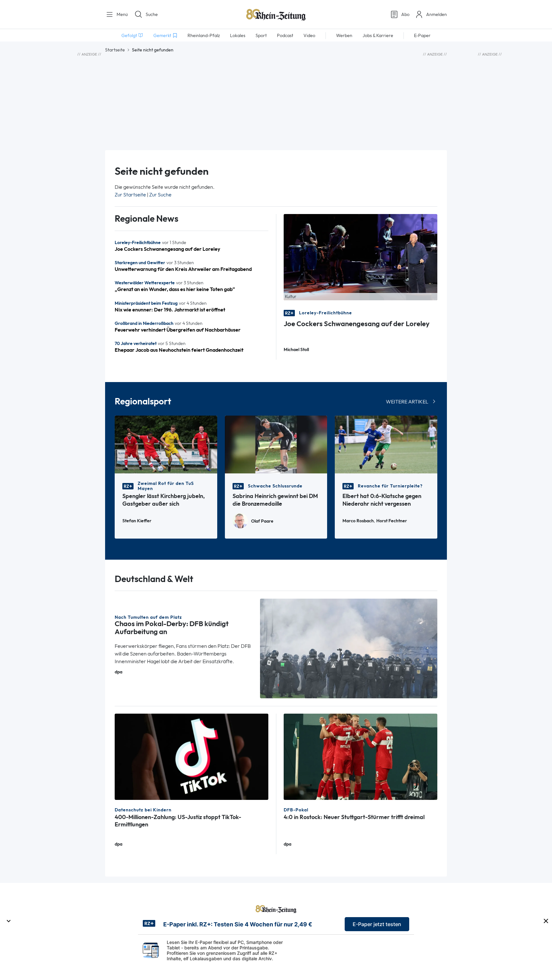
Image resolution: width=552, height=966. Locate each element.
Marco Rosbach (358, 521)
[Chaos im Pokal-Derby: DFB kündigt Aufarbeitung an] (349, 648)
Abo (405, 14)
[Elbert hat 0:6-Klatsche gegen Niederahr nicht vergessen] (386, 444)
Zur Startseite (130, 194)
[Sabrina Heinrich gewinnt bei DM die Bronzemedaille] (276, 444)
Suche (152, 14)
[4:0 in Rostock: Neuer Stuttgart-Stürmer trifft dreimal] (360, 756)
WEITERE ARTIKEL (407, 401)
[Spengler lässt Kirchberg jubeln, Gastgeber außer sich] (166, 444)
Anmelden (436, 14)
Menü (121, 14)
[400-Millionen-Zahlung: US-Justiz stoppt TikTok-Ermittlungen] (191, 756)
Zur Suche (160, 194)
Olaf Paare (262, 521)
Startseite (115, 50)
